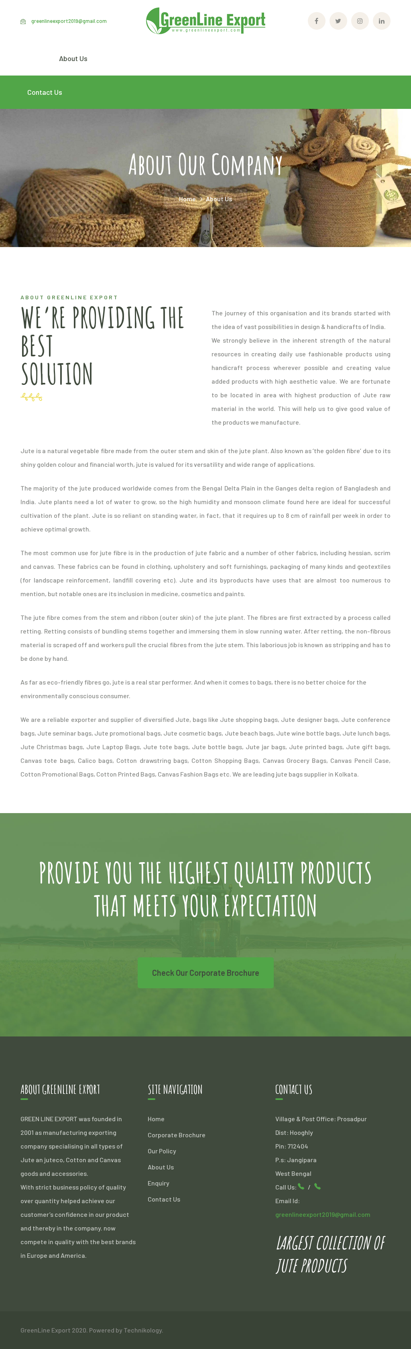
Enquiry (158, 1183)
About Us (161, 1167)
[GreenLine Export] (205, 20)
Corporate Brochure (177, 1134)
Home (187, 198)
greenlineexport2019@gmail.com (69, 21)
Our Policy (162, 1151)
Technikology (143, 1330)
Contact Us (164, 1199)
